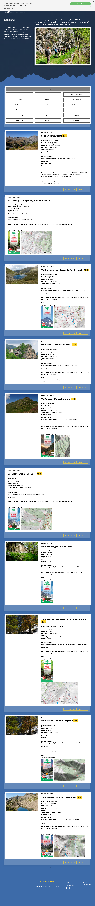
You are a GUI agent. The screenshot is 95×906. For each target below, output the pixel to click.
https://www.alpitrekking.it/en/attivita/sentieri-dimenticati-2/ (58, 158)
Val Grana (48, 105)
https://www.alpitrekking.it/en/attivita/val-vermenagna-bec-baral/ (26, 494)
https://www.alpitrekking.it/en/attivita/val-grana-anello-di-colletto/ (59, 365)
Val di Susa (48, 99)
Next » (50, 867)
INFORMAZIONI (82, 189)
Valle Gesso (76, 110)
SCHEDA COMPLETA (70, 189)
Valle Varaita (76, 120)
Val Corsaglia (19, 99)
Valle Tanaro (48, 120)
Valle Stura (19, 120)
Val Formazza (77, 99)
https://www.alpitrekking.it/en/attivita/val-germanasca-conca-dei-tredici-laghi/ (63, 290)
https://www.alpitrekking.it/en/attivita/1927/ (20, 219)
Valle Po (76, 115)
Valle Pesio (48, 115)
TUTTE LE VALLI (48, 89)
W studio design (51, 895)
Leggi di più (30, 3)
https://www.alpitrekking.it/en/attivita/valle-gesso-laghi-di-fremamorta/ (61, 819)
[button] (32, 8)
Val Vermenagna (76, 105)
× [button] (93, 1)
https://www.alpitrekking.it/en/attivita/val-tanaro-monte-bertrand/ (59, 419)
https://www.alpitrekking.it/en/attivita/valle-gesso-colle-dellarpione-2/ (60, 743)
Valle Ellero (48, 110)
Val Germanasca (19, 105)
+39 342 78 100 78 (87, 884)
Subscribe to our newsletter (16, 883)
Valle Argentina (19, 110)
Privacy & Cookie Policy (36, 895)
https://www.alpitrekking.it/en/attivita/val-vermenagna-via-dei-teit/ (60, 567)
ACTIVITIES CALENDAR (47, 881)
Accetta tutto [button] (80, 3)
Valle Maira (19, 115)
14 (47, 867)
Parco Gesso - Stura (76, 94)
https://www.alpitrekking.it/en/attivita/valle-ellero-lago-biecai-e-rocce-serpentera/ (64, 644)
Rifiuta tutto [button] (80, 7)
